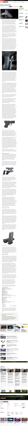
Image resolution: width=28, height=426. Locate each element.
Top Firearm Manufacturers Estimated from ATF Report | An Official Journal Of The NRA (23, 330)
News (7, 343)
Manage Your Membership (23, 406)
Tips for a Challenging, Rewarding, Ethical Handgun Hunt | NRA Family (3, 377)
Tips (7, 408)
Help (0, 406)
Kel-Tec (4, 134)
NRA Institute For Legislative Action (17, 405)
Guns (0, 6)
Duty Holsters (9, 375)
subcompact (11, 314)
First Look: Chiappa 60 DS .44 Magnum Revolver (12, 349)
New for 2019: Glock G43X (5, 319)
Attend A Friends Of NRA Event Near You (24, 422)
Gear (7, 406)
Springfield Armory (16, 376)
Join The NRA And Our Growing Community (10, 422)
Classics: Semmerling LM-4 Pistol (11, 344)
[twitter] (10, 6)
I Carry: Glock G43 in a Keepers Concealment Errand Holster (9, 317)
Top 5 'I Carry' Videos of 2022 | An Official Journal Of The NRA (10, 379)
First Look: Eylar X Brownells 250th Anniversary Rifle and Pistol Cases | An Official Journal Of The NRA (17, 384)
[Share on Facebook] (9, 6)
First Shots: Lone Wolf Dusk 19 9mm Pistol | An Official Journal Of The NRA (24, 382)
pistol (19, 376)
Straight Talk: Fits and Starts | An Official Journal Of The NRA (3, 381)
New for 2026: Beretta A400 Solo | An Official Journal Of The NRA (17, 378)
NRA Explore (15, 406)
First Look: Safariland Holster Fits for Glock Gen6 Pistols (12, 357)
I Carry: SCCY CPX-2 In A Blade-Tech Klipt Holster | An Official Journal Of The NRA (10, 382)
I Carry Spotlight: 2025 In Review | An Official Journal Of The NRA (10, 377)
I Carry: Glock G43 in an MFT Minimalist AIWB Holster (8, 318)
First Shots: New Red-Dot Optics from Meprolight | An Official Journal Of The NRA (24, 379)
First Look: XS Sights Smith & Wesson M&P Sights (12, 341)
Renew (7, 0)
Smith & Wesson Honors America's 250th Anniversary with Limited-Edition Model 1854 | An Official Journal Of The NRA (17, 381)
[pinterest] (11, 6)
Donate (8, 0)
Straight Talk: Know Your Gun (11, 353)
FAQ (0, 405)
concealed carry (7, 314)
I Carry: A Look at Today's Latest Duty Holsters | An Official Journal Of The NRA (10, 374)
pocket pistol (5, 314)
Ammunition (8, 405)
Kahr (2, 134)
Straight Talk (2, 374)
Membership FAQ (22, 405)
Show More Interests (17, 392)
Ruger (6, 134)
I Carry (8, 368)
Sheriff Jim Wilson (9, 355)
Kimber (12, 134)
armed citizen (4, 374)
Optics (8, 343)
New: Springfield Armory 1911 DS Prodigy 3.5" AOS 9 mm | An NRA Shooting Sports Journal (3, 330)
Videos (22, 368)
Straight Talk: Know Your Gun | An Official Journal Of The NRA (3, 374)
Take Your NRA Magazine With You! (2, 422)
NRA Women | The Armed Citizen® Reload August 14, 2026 (10, 330)
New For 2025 (16, 368)
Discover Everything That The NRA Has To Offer (17, 422)
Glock (7, 22)
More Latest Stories (16, 361)
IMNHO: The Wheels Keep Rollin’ (11, 336)
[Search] (27, 2)
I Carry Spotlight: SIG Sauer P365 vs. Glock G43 (7, 316)
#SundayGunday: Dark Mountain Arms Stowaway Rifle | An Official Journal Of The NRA (17, 330)
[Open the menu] (23, 2)
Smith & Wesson (9, 134)
